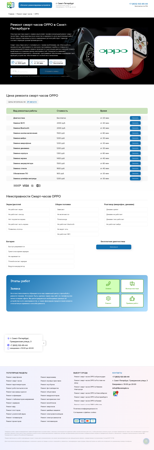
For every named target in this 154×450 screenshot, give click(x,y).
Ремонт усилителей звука (16, 414)
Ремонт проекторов (13, 421)
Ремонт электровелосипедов (52, 414)
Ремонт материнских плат (50, 399)
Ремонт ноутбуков (48, 384)
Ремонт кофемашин (13, 396)
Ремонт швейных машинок (50, 410)
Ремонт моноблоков (48, 403)
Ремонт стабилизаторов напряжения (20, 399)
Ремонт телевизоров (14, 418)
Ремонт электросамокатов (51, 418)
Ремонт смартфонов (14, 377)
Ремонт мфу (11, 407)
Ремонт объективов (48, 392)
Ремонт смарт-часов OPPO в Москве (88, 405)
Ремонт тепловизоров (49, 421)
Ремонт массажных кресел (16, 392)
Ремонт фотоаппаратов (50, 388)
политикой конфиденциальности (51, 76)
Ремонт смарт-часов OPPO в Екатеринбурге (91, 397)
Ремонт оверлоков (48, 407)
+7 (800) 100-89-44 (138, 4)
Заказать (135, 118)
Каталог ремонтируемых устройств (35, 5)
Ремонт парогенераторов (16, 384)
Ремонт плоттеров (13, 410)
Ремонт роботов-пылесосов (17, 388)
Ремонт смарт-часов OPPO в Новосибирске (90, 393)
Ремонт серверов (12, 403)
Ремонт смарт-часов (14, 381)
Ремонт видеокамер (48, 377)
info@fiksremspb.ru (120, 388)
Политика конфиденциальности (85, 409)
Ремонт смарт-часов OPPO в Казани (87, 401)
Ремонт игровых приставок (51, 381)
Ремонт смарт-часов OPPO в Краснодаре (89, 377)
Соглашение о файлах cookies (84, 412)
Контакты (117, 373)
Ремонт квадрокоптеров (50, 396)
